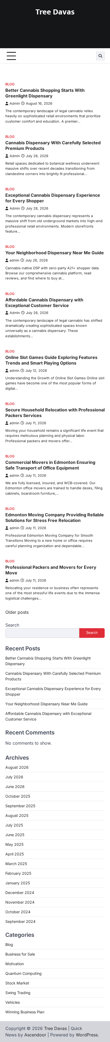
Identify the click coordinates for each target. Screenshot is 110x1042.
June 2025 (14, 834)
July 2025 (14, 825)
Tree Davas (55, 12)
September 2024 (20, 921)
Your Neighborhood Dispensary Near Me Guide (54, 252)
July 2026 (14, 777)
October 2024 (17, 912)
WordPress (87, 1034)
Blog (9, 84)
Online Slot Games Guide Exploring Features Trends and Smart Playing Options (51, 360)
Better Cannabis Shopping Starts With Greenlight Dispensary (45, 93)
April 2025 (14, 854)
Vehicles (12, 1002)
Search (12, 625)
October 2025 (17, 796)
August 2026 (17, 767)
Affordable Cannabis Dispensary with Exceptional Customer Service (44, 302)
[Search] (100, 56)
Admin (15, 103)
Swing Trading (17, 992)
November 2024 (19, 902)
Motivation (14, 963)
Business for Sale (20, 954)
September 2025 (20, 806)
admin (14, 260)
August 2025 (16, 815)
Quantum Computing (23, 973)
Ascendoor (35, 1034)
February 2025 (18, 873)
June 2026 (15, 786)
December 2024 (19, 892)
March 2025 (16, 863)
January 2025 (17, 883)
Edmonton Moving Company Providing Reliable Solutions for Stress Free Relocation (54, 517)
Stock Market (17, 983)
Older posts (17, 612)
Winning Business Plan (24, 1012)
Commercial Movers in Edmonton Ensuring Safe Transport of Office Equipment (50, 465)
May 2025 (14, 844)
